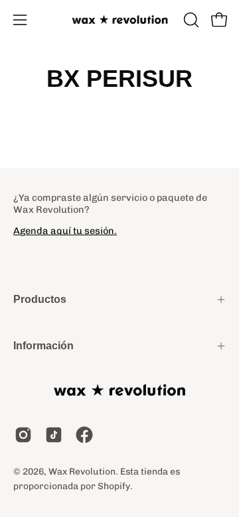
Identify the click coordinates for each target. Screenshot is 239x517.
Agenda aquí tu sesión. (65, 231)
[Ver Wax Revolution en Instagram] (23, 435)
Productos (39, 299)
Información (43, 345)
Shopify (114, 486)
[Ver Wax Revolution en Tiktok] (54, 435)
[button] (190, 20)
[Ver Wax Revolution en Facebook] (84, 435)
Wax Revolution (82, 471)
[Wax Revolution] (120, 20)
